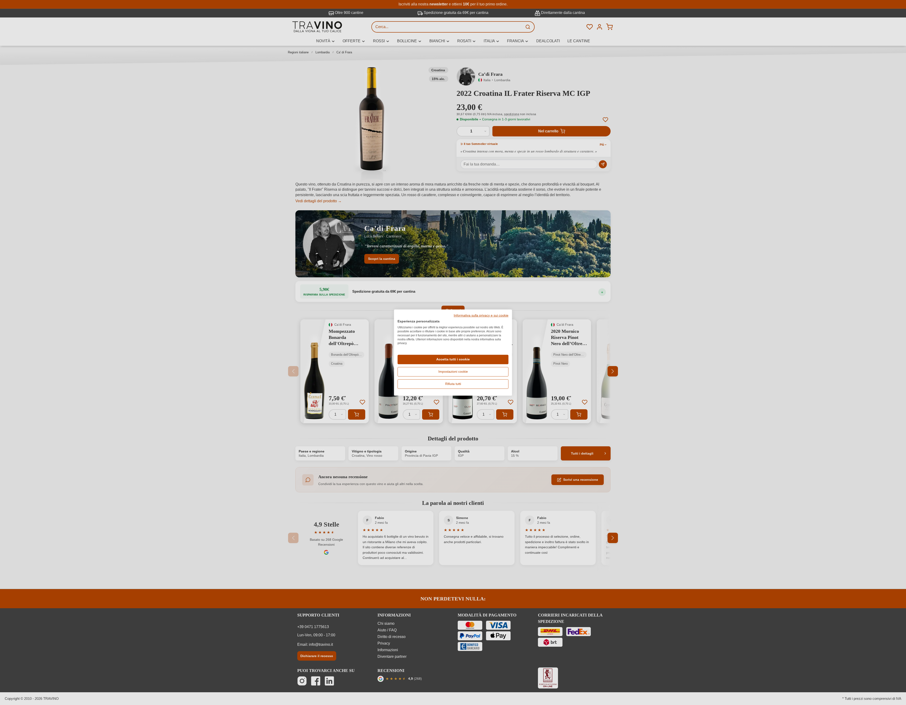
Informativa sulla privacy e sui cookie (481, 315)
